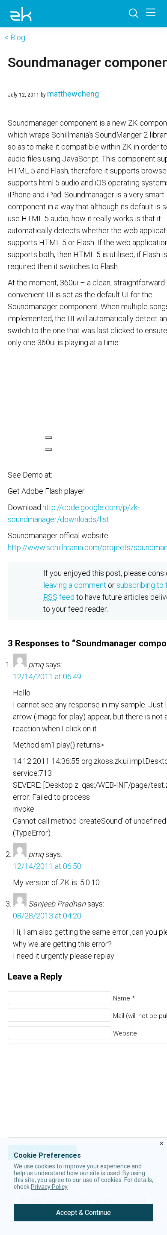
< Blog (14, 37)
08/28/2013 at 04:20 (47, 915)
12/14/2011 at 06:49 (47, 676)
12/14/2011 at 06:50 (47, 866)
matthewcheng (73, 93)
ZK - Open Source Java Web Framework (21, 13)
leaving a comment (74, 585)
